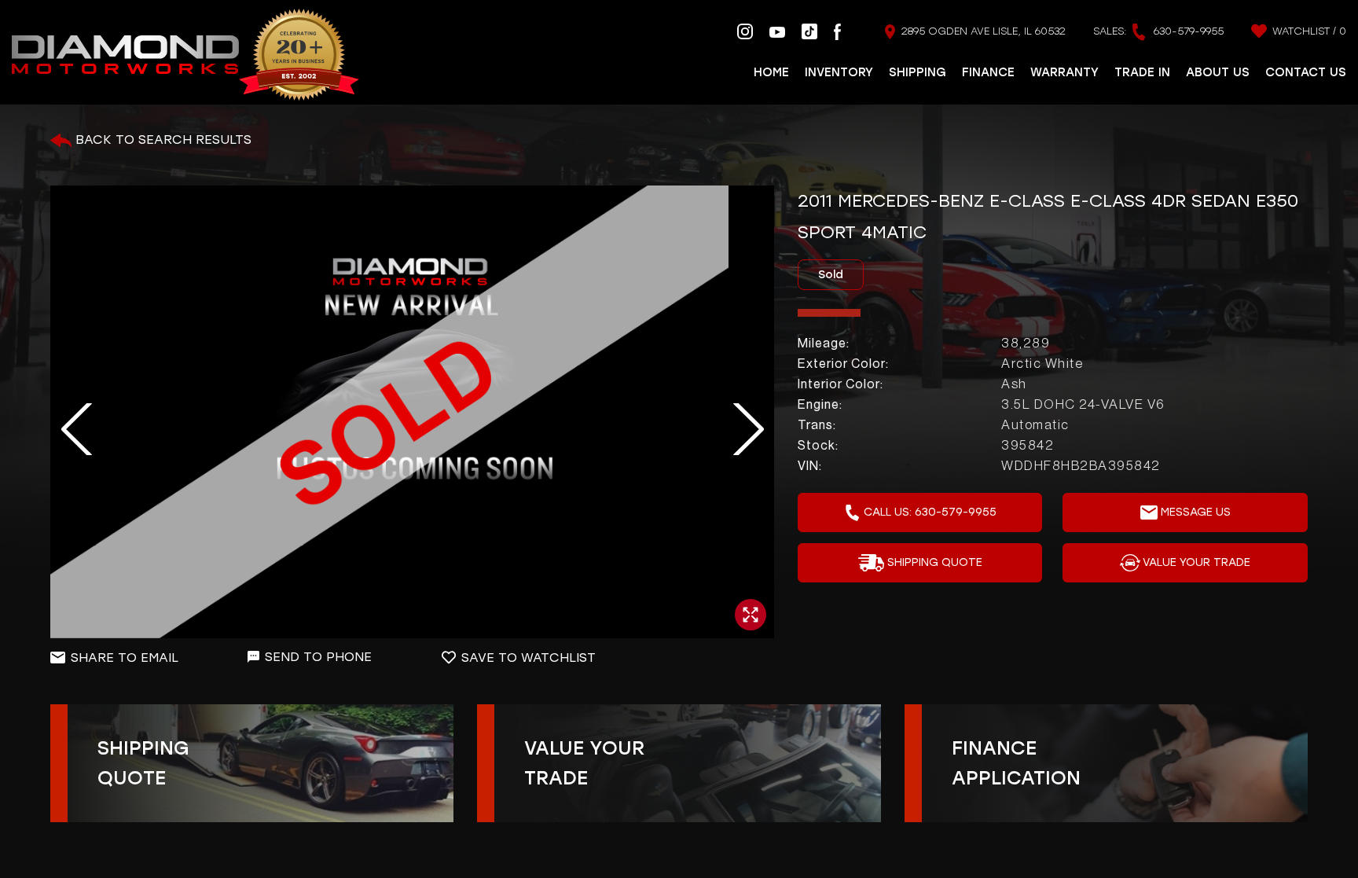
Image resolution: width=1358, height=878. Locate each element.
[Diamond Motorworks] (185, 55)
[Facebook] (837, 31)
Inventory (839, 72)
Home (771, 72)
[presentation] (68, 429)
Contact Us (1305, 72)
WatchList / (1307, 31)
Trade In (1142, 72)
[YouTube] (777, 32)
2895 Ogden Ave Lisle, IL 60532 (982, 31)
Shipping (917, 72)
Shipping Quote (934, 562)
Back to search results (161, 139)
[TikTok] (809, 31)
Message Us (1196, 512)
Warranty (1064, 72)
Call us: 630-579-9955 (930, 512)
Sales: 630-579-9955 (1158, 31)
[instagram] (745, 31)
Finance (988, 72)
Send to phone (318, 656)
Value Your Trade (1196, 562)
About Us (1218, 72)
